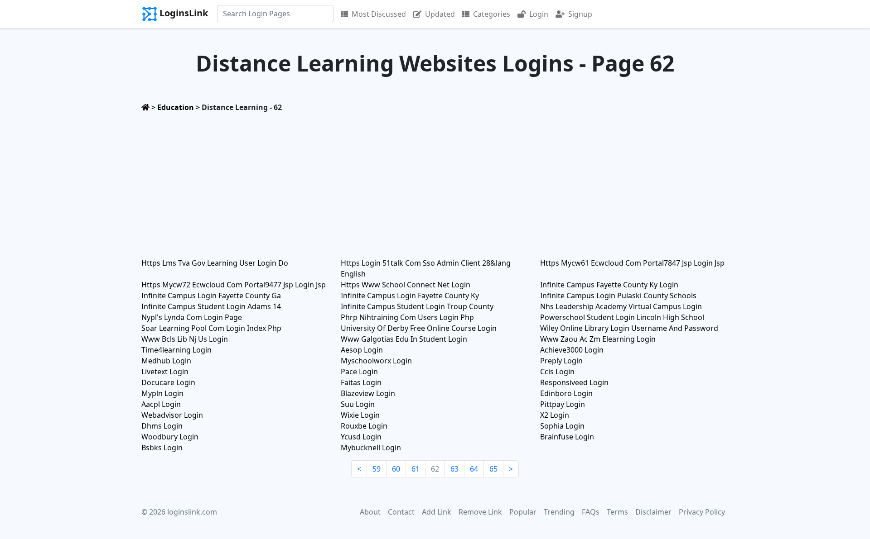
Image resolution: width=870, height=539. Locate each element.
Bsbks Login (162, 448)
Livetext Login (164, 372)
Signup (580, 14)
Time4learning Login (176, 350)
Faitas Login (361, 382)
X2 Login (554, 415)
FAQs (590, 512)
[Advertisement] (435, 182)
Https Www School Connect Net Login (405, 285)
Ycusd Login (361, 437)
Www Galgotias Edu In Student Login (404, 339)
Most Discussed (379, 14)
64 (474, 469)
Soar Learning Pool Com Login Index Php (211, 328)
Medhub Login (166, 361)
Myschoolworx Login (376, 361)
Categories (491, 14)
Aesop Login (362, 350)
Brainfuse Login (567, 437)
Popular (522, 512)
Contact (401, 512)
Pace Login (359, 372)
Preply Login (561, 361)
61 (415, 469)
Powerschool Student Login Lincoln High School (622, 317)
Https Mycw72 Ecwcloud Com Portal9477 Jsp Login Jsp (233, 285)
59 (376, 469)
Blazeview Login (368, 393)
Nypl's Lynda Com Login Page (191, 317)
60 (396, 469)
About (370, 512)
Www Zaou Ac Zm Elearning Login (598, 339)
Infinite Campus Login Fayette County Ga (211, 296)
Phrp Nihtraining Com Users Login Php (407, 317)
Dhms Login (162, 426)
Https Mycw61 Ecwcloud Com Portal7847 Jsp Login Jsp (632, 263)
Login (538, 14)
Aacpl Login (161, 404)
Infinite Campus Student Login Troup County (417, 306)
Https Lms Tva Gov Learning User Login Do (214, 263)
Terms (617, 512)
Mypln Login (162, 393)
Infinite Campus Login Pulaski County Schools (618, 296)
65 (493, 469)
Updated (440, 14)
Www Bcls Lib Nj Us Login (184, 339)
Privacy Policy (702, 512)
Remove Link (480, 512)
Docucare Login (168, 382)
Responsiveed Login (574, 382)
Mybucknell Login (371, 448)
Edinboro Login (566, 393)
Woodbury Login (169, 437)
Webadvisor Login (172, 415)
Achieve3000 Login (572, 350)
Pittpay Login (562, 404)
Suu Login (358, 404)
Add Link (436, 512)
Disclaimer (653, 512)
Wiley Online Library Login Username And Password (629, 328)
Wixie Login (360, 415)
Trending (559, 512)
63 (454, 469)
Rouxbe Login (364, 426)
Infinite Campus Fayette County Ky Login (609, 285)
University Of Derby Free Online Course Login (419, 328)
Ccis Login (557, 372)
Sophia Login (562, 426)
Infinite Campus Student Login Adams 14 (211, 306)
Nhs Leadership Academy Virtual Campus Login (621, 306)
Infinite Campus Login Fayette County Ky (410, 296)
